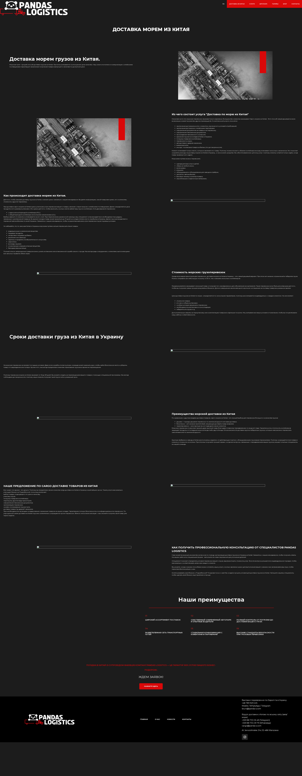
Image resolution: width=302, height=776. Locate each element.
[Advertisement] (71, 758)
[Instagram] (245, 737)
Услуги (252, 4)
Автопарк (263, 4)
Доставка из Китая (237, 4)
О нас (157, 719)
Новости (171, 719)
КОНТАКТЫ (296, 4)
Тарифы (275, 4)
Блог (285, 4)
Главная (144, 719)
